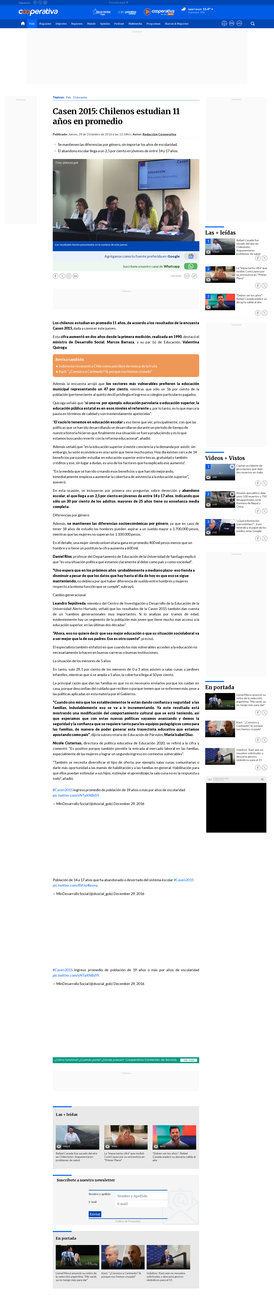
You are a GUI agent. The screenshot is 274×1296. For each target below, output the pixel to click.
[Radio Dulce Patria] (101, 12)
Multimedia (135, 23)
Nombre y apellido (100, 1194)
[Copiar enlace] (194, 276)
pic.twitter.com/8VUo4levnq (75, 885)
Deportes (61, 23)
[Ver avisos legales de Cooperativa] (224, 27)
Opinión (105, 23)
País (32, 23)
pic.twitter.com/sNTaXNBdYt (76, 795)
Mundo (91, 23)
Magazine (45, 23)
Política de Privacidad (128, 1221)
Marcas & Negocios (177, 23)
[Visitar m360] (231, 27)
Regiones (77, 23)
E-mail (92, 1201)
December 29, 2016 (128, 803)
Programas (153, 23)
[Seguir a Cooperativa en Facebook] (35, 2)
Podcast (119, 23)
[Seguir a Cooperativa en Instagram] (45, 2)
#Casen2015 (63, 790)
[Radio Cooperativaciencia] (127, 12)
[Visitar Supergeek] (239, 27)
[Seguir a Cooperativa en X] (40, 2)
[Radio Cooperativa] (159, 12)
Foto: (59, 162)
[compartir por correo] (187, 276)
